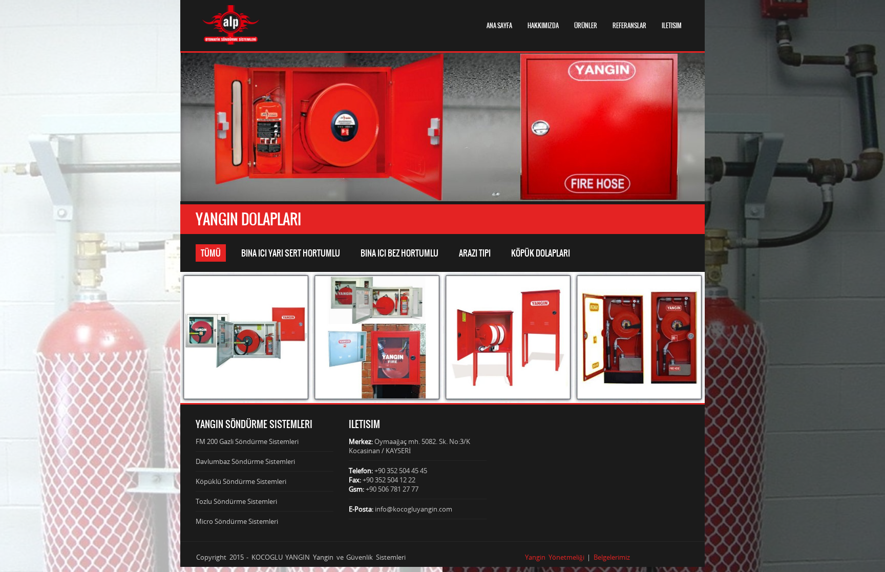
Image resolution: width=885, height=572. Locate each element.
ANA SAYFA (499, 25)
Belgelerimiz (612, 557)
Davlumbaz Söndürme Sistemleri (245, 461)
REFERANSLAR (629, 25)
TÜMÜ (211, 253)
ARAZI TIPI (475, 253)
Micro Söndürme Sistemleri (237, 521)
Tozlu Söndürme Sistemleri (236, 501)
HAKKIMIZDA (543, 25)
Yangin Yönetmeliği (554, 557)
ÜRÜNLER (585, 25)
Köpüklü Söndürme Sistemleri (241, 481)
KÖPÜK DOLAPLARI (540, 253)
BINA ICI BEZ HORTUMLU (399, 253)
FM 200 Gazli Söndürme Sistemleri (247, 441)
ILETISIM (672, 25)
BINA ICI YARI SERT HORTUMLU (290, 253)
